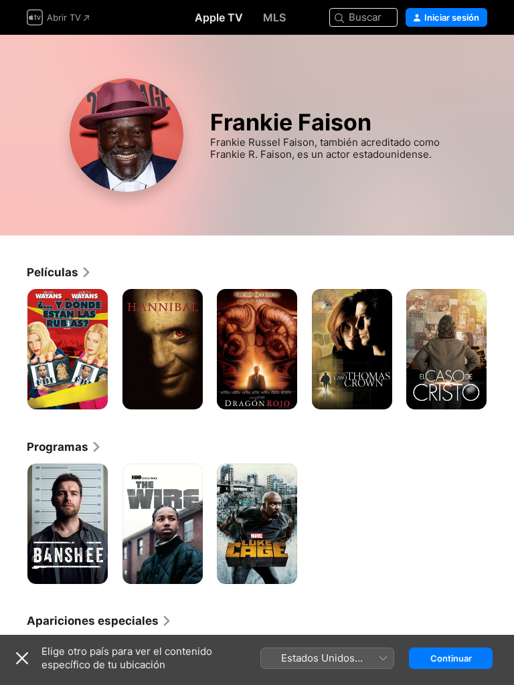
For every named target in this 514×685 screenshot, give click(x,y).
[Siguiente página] (500, 349)
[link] (59, 272)
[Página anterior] (13, 349)
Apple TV (219, 17)
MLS (274, 17)
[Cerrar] (22, 658)
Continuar (451, 658)
